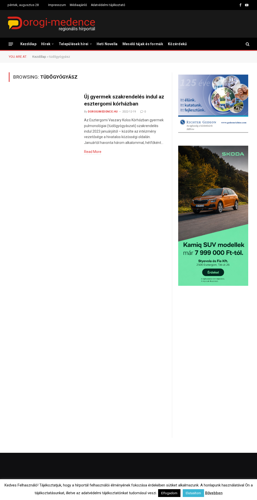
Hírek (45, 44)
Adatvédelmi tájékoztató (108, 5)
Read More (92, 152)
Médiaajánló (78, 5)
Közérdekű (177, 44)
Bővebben (214, 493)
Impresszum (57, 5)
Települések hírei (74, 44)
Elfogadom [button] (169, 493)
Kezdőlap (28, 44)
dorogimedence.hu (103, 111)
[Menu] (11, 44)
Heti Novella (107, 44)
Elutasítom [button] (193, 493)
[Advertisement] (213, 330)
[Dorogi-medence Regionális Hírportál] (51, 24)
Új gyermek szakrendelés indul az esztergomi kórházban (124, 100)
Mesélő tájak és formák (142, 44)
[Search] (247, 44)
